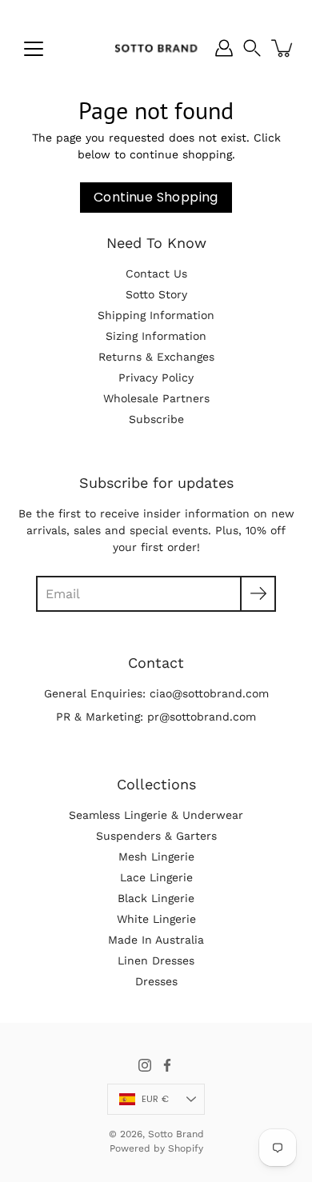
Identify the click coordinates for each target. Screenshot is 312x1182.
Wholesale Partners (156, 398)
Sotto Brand (176, 1134)
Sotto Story (156, 294)
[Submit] (258, 594)
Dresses (156, 981)
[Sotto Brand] (156, 48)
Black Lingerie (156, 898)
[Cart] (283, 48)
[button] (252, 48)
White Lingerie (156, 918)
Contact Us (156, 273)
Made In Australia (156, 939)
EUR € (155, 1098)
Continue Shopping (156, 197)
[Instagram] (145, 1065)
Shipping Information (156, 315)
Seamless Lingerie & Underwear (156, 815)
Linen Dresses (156, 960)
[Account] (224, 48)
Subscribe (156, 419)
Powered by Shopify (156, 1148)
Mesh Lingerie (156, 856)
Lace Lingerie (156, 877)
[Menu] (33, 49)
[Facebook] (167, 1065)
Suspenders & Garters (156, 835)
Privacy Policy (156, 377)
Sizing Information (156, 335)
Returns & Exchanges (156, 356)
